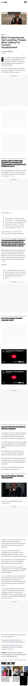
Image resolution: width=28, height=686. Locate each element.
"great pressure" (5, 592)
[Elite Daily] (4, 2)
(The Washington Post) (11, 656)
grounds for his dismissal (19, 556)
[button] (14, 489)
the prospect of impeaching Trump (16, 641)
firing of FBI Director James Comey (10, 63)
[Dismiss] (26, 673)
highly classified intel (19, 596)
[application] (14, 490)
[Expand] (21, 673)
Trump (15, 68)
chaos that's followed (6, 65)
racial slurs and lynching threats (15, 164)
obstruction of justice (6, 70)
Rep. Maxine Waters (8, 645)
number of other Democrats (9, 640)
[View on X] (14, 118)
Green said (14, 251)
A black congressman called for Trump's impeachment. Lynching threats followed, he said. (13, 654)
